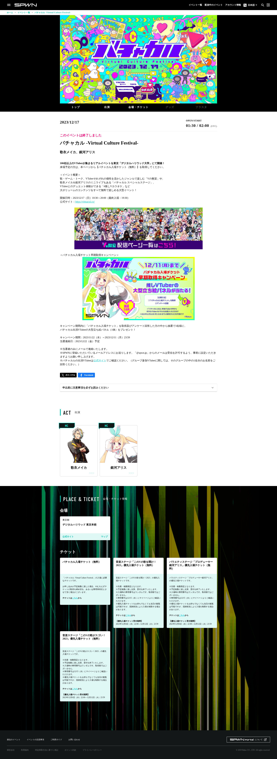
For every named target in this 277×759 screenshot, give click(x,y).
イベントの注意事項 (35, 740)
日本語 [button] (251, 5)
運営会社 (11, 750)
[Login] (268, 5)
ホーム (10, 12)
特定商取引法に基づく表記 (46, 750)
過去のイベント (13, 740)
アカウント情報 (233, 5)
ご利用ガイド (56, 740)
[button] (138, 388)
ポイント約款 (70, 750)
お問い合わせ (74, 740)
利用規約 (25, 750)
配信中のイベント (214, 5)
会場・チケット (138, 107)
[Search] (263, 4)
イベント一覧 (195, 5)
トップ (75, 107)
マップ (104, 537)
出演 (107, 107)
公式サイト (68, 537)
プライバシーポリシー (92, 750)
